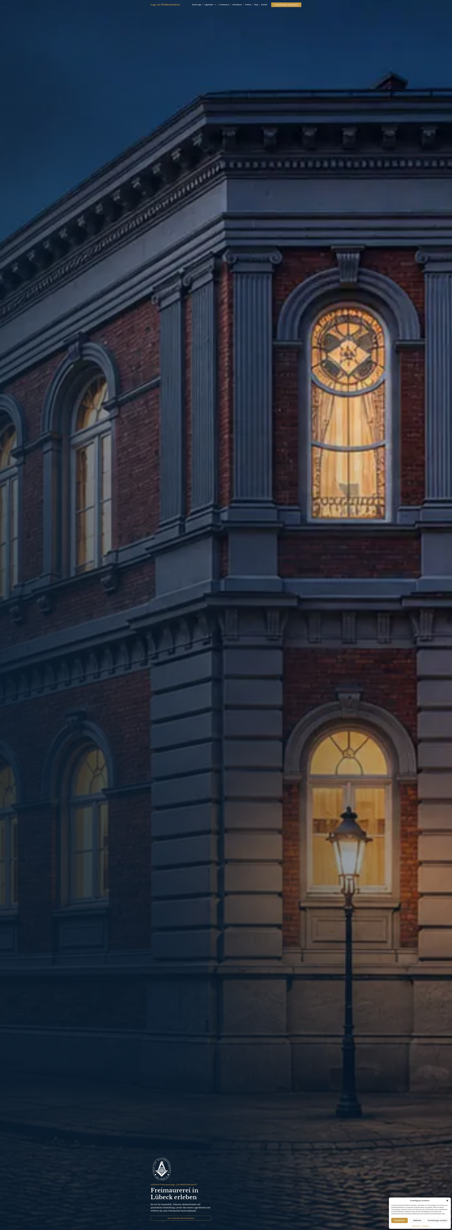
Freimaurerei (224, 4)
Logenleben (208, 4)
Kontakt (264, 4)
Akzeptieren (399, 1220)
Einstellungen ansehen (437, 1220)
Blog (256, 4)
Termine (248, 4)
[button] (447, 1200)
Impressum (425, 1226)
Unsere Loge (196, 4)
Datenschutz (416, 1226)
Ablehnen (417, 1220)
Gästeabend (237, 4)
